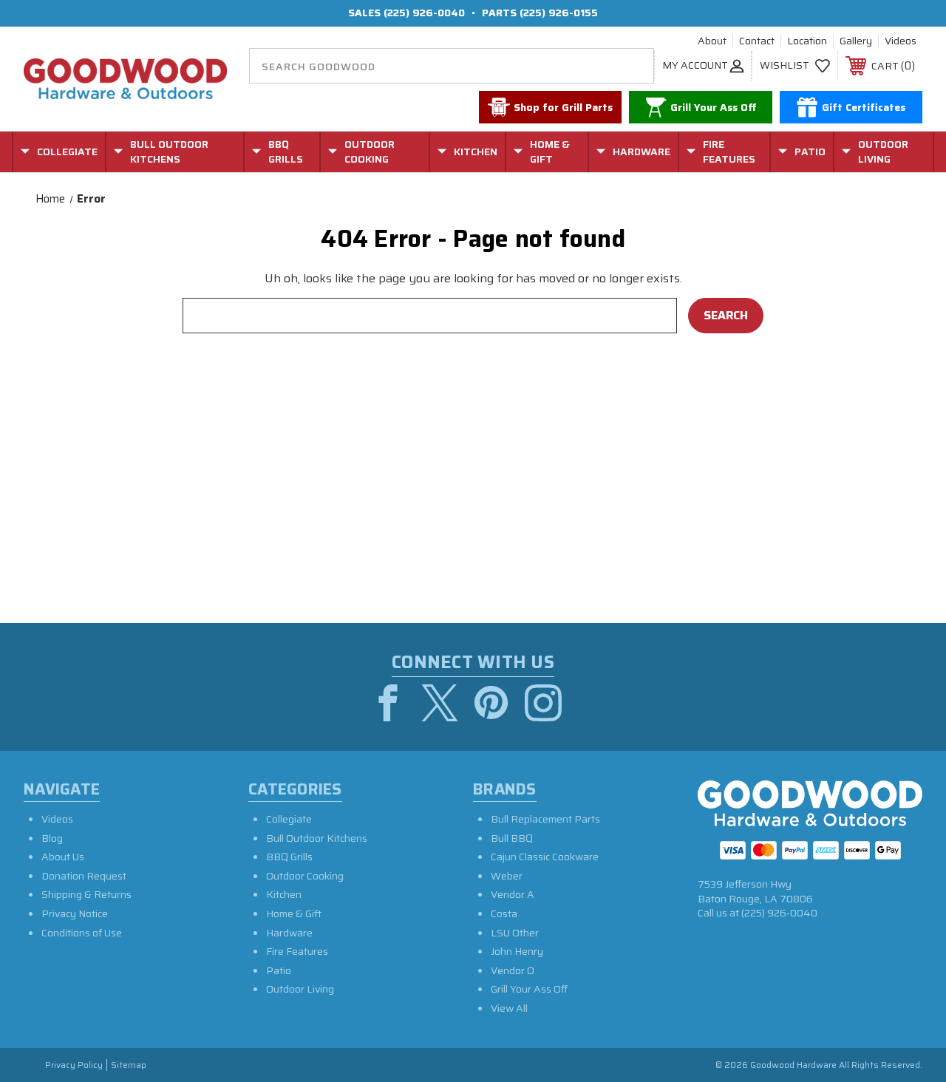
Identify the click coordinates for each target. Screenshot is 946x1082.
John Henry (517, 951)
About (712, 41)
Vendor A (512, 894)
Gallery (856, 41)
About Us (62, 856)
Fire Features (297, 951)
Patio (278, 970)
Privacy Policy (74, 1065)
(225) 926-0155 (559, 12)
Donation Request (83, 876)
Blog (52, 838)
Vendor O (512, 970)
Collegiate (289, 819)
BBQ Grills (289, 856)
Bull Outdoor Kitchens (316, 838)
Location (807, 41)
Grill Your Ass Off (529, 989)
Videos (900, 41)
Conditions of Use (81, 933)
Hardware (289, 933)
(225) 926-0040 (424, 12)
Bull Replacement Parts (545, 819)
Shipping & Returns (86, 894)
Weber (507, 876)
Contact (757, 41)
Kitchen (284, 894)
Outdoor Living (300, 989)
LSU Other (515, 933)
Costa (504, 913)
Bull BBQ (512, 838)
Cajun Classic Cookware (545, 856)
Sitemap (128, 1065)
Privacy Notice (74, 913)
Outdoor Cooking (305, 876)
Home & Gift (293, 913)
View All (509, 1008)
